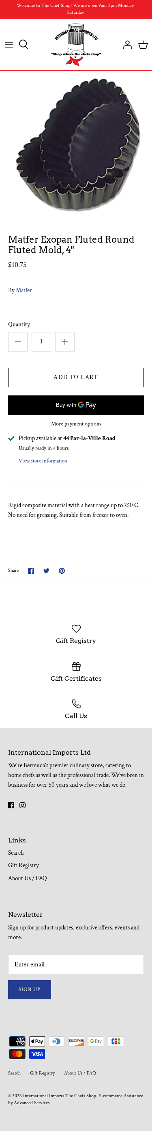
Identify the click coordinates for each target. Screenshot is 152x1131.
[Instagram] (22, 805)
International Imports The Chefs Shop (59, 1096)
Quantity (19, 324)
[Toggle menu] (9, 44)
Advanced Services (31, 1103)
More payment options (76, 424)
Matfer (24, 290)
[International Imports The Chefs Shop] (76, 45)
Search (16, 853)
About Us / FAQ (27, 878)
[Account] (125, 44)
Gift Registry (23, 865)
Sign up (30, 989)
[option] (76, 146)
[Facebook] (11, 805)
